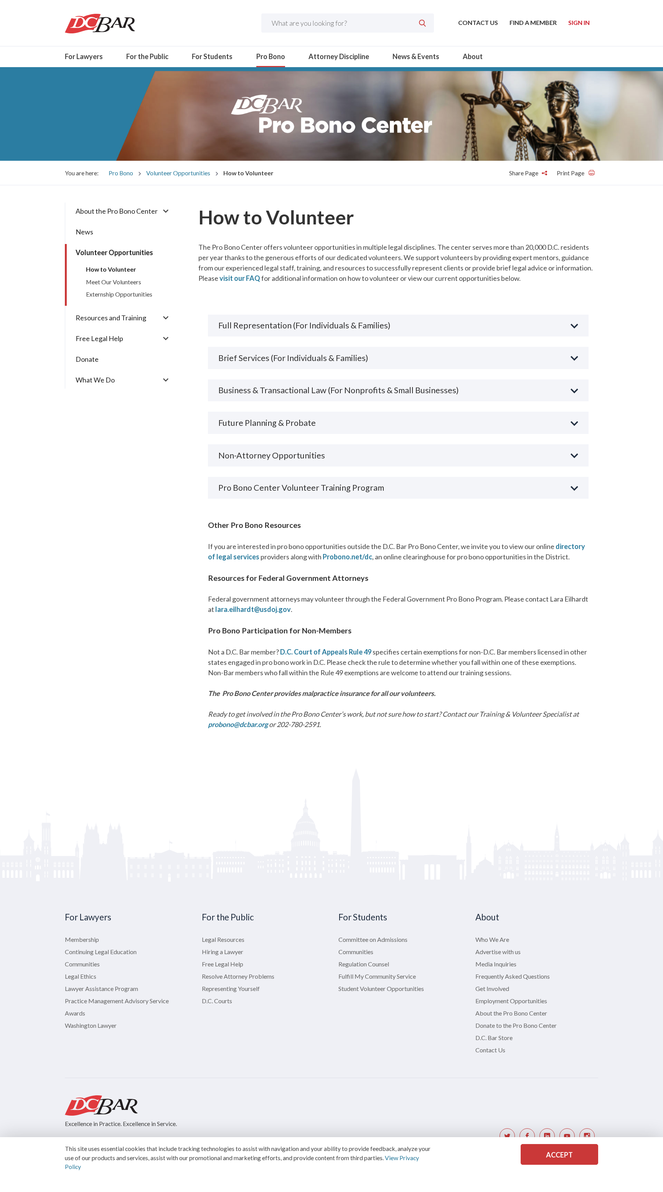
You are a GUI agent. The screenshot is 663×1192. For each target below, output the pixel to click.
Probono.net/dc (347, 556)
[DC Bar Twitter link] (507, 1136)
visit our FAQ (239, 278)
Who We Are (492, 939)
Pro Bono (270, 56)
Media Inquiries (495, 964)
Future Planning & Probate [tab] (267, 423)
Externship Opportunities (119, 294)
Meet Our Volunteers (113, 281)
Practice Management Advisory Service (117, 1000)
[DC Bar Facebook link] (527, 1136)
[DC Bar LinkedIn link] (547, 1136)
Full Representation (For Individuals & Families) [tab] (304, 325)
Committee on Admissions (372, 939)
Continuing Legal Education (101, 951)
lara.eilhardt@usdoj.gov (253, 609)
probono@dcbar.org (238, 724)
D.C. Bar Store (494, 1037)
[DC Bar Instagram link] (587, 1136)
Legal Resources (223, 939)
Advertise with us (498, 951)
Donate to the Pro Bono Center (516, 1025)
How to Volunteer (111, 269)
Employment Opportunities (511, 1000)
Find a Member (533, 22)
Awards (75, 1013)
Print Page (571, 172)
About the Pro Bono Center (117, 211)
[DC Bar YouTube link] (567, 1136)
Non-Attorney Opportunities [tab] (271, 455)
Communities (82, 964)
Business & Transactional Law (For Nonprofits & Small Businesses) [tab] (338, 390)
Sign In (579, 22)
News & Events (416, 56)
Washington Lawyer (91, 1025)
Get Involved (492, 988)
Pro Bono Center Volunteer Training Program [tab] (301, 488)
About (473, 56)
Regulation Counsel (363, 964)
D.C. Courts (217, 1000)
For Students (212, 56)
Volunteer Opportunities (178, 172)
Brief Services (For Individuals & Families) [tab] (293, 358)
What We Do (95, 380)
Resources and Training (111, 317)
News (84, 232)
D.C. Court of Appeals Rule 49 (325, 652)
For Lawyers (84, 56)
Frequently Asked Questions (512, 976)
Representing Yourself (231, 988)
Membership (82, 939)
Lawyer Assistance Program (101, 988)
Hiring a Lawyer (222, 951)
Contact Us (478, 22)
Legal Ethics (80, 976)
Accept (559, 1155)
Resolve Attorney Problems (238, 976)
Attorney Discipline (338, 56)
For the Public (147, 56)
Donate (87, 359)
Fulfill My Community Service (377, 976)
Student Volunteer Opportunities (381, 988)
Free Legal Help (99, 338)
